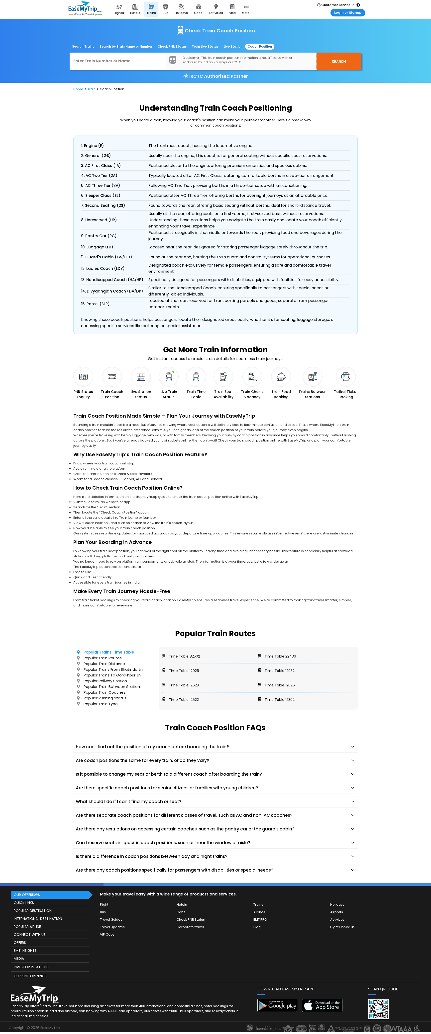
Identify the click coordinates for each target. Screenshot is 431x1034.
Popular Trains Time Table (109, 652)
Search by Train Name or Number (126, 46)
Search (339, 61)
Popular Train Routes (103, 658)
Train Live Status (205, 46)
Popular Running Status (105, 698)
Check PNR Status (172, 46)
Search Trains (83, 46)
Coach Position (260, 46)
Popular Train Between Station (112, 686)
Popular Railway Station (105, 680)
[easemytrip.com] (85, 9)
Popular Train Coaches (104, 692)
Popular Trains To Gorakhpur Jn (112, 675)
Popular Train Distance (104, 663)
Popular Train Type (101, 703)
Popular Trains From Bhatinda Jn (113, 669)
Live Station (233, 46)
